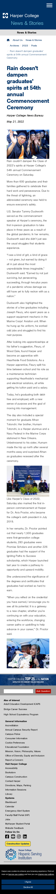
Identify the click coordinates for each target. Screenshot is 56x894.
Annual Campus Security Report (21, 729)
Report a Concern (14, 760)
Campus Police (12, 734)
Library (8, 794)
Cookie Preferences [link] (15, 742)
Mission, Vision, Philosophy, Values (23, 751)
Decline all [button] (28, 887)
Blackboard (11, 802)
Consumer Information (16, 738)
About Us (18, 40)
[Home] (8, 40)
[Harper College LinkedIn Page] (25, 837)
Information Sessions (15, 789)
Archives (14, 45)
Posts (34, 45)
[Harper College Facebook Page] (7, 837)
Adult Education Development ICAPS (22, 704)
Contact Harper (12, 781)
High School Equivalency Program (21, 714)
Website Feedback (14, 828)
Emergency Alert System (17, 810)
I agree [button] (28, 882)
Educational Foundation (17, 747)
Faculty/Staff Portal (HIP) (17, 815)
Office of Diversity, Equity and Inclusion (25, 755)
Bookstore (10, 772)
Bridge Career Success (15, 709)
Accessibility (11, 768)
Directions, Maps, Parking (18, 785)
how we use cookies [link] (16, 874)
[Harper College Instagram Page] (19, 837)
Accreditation (11, 725)
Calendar (9, 806)
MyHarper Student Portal (17, 823)
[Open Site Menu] (46, 5)
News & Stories (27, 23)
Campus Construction (16, 776)
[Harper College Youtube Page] (13, 837)
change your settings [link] (46, 874)
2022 (25, 45)
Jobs (7, 819)
